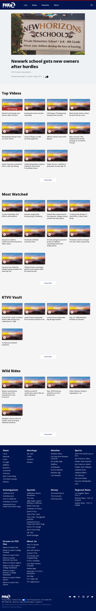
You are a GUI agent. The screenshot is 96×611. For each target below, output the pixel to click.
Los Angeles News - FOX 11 (82, 494)
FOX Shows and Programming (33, 557)
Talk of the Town (33, 514)
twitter (92, 597)
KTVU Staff (31, 547)
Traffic (29, 456)
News (6, 450)
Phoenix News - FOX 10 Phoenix (84, 499)
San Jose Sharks (81, 478)
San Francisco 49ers (82, 458)
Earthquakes (55, 467)
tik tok (88, 597)
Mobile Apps (31, 568)
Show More (48, 180)
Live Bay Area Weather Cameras (59, 457)
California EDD (8, 493)
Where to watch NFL (10, 547)
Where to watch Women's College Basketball (9, 572)
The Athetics (79, 475)
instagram (83, 597)
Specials (31, 489)
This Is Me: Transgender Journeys (36, 518)
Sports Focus (32, 511)
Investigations (10, 489)
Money (54, 489)
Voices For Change (34, 527)
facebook (79, 597)
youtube (74, 597)
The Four (30, 498)
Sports (78, 450)
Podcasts (6, 473)
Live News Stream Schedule (34, 564)
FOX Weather (56, 475)
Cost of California (9, 499)
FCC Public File (32, 579)
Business (6, 468)
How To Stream (33, 544)
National (6, 456)
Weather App (56, 473)
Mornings (32, 450)
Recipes (30, 462)
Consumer (7, 470)
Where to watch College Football (12, 551)
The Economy (56, 496)
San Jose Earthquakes (83, 481)
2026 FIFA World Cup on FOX (84, 455)
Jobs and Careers (33, 550)
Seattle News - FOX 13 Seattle (83, 504)
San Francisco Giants (83, 464)
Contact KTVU (32, 553)
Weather (55, 450)
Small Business (56, 499)
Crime (5, 459)
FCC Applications (33, 582)
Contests (30, 459)
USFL (77, 484)
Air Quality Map (56, 461)
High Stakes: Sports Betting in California (34, 502)
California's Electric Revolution (34, 494)
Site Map (30, 576)
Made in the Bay (33, 506)
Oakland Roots (80, 470)
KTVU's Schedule (33, 561)
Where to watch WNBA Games (11, 578)
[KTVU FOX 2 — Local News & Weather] (10, 5)
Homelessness (8, 496)
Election (6, 482)
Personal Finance (57, 493)
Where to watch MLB (11, 555)
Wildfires (6, 465)
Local (5, 454)
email (70, 597)
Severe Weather (57, 470)
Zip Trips (30, 454)
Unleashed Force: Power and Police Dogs (12, 505)
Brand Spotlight (33, 535)
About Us (32, 541)
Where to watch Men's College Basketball (11, 567)
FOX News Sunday (10, 479)
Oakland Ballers (81, 473)
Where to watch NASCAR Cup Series (10, 559)
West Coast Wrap (9, 476)
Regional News (82, 489)
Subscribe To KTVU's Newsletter (34, 572)
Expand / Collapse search (91, 5)
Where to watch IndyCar (12, 563)
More (56, 5)
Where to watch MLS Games (11, 583)
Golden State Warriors (83, 461)
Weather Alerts (56, 454)
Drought (6, 462)
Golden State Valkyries (83, 467)
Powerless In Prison (10, 501)
